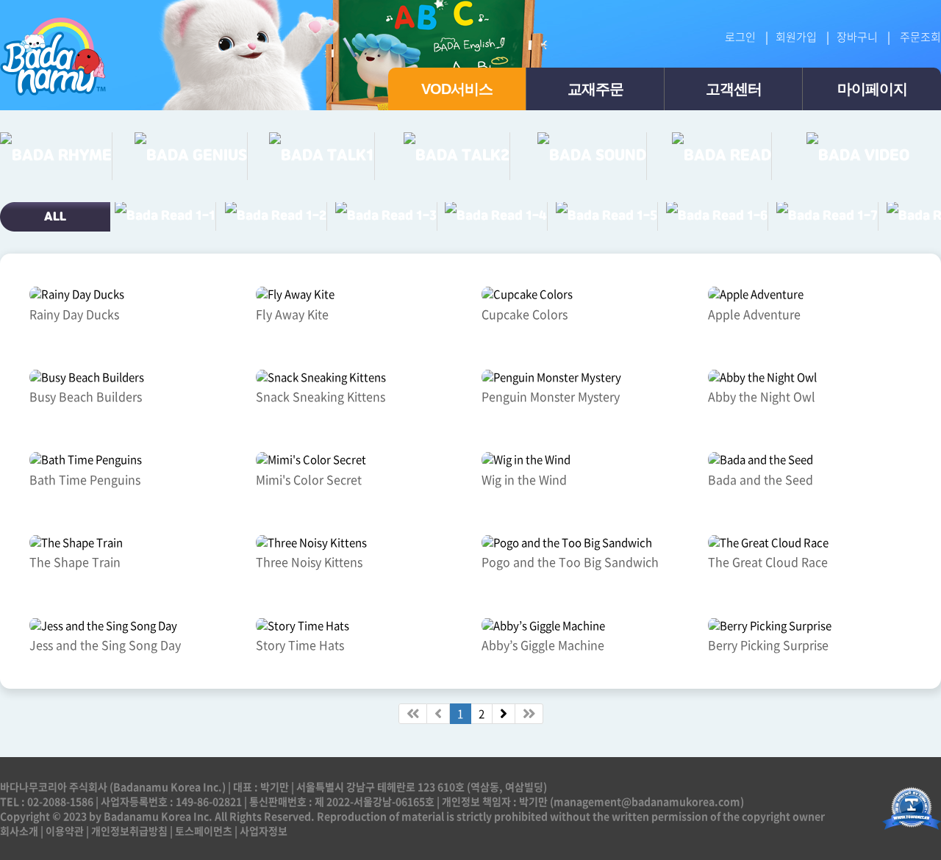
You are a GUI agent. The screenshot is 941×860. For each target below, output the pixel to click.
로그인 (740, 37)
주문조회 (920, 37)
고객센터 (734, 89)
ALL (55, 217)
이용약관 (65, 830)
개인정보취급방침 (129, 830)
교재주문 (595, 89)
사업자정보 (263, 830)
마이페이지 (872, 89)
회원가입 (796, 37)
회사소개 (19, 830)
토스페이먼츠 (203, 830)
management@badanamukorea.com (647, 801)
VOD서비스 (457, 89)
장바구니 (857, 37)
